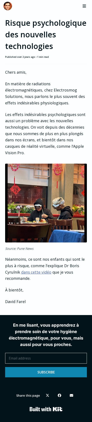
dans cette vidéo (36, 272)
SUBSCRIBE (46, 372)
